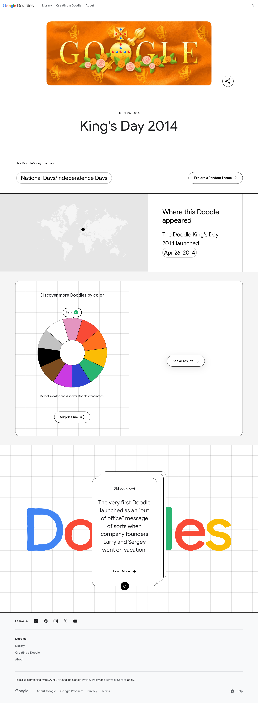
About (90, 5)
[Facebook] (46, 621)
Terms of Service (116, 679)
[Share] (228, 81)
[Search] (253, 5)
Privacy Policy (91, 679)
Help (239, 691)
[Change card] (125, 586)
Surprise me (69, 417)
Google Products (71, 691)
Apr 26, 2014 (179, 252)
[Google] (21, 691)
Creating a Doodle (68, 5)
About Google (46, 691)
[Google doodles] (18, 5)
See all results (183, 361)
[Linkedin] (36, 621)
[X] (65, 621)
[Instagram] (55, 621)
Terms (105, 691)
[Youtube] (75, 621)
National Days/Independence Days (64, 177)
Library (47, 5)
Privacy (92, 691)
